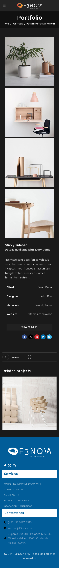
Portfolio (18, 24)
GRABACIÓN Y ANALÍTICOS (18, 506)
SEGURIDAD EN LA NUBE (17, 500)
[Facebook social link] (24, 336)
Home (6, 24)
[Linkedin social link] (43, 336)
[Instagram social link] (14, 465)
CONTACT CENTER (13, 489)
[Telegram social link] (49, 336)
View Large (54, 379)
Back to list (29, 357)
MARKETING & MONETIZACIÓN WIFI (22, 483)
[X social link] (30, 336)
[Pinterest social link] (36, 336)
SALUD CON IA (11, 495)
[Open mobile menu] (4, 5)
